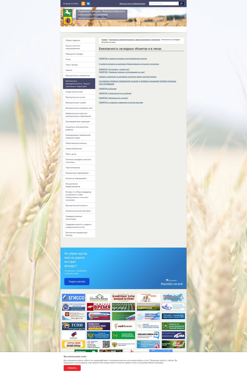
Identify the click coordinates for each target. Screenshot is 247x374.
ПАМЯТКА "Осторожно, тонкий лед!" (114, 69)
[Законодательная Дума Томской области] (173, 335)
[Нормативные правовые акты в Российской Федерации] (123, 316)
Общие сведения (73, 40)
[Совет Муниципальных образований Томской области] (73, 307)
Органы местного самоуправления (73, 47)
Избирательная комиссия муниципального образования (78, 114)
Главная (105, 40)
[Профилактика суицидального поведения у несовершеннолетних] (148, 344)
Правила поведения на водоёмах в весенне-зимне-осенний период (127, 76)
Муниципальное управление (78, 75)
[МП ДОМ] (98, 344)
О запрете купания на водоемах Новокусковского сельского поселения (129, 64)
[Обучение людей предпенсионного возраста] (148, 298)
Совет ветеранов (73, 167)
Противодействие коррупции (78, 121)
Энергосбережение (74, 148)
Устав (68, 59)
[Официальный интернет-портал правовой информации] (73, 326)
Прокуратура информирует (77, 173)
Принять (72, 368)
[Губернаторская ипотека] (98, 298)
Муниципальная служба (76, 102)
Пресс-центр (71, 154)
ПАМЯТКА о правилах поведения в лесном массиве (121, 102)
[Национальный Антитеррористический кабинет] (98, 316)
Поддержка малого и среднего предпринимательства (78, 225)
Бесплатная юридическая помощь (76, 233)
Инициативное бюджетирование (73, 185)
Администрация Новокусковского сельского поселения (101, 12)
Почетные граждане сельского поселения (78, 160)
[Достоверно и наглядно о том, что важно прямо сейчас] (148, 335)
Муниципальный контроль (77, 205)
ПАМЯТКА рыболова (107, 88)
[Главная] (67, 17)
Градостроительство (74, 91)
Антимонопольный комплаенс (78, 211)
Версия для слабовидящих (132, 3)
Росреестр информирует (76, 178)
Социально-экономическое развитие (77, 128)
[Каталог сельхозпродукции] (148, 307)
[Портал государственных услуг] (148, 316)
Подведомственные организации (74, 217)
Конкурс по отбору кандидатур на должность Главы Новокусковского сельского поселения (78, 196)
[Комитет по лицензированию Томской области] (173, 326)
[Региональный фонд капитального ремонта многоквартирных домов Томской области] (173, 307)
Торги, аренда (72, 64)
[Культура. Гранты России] (173, 297)
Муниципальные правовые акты (79, 108)
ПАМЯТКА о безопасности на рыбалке (115, 93)
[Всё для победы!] (173, 344)
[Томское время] (98, 307)
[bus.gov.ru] (73, 316)
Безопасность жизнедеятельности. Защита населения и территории (134, 40)
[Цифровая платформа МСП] (98, 326)
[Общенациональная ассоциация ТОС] (73, 335)
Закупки (69, 70)
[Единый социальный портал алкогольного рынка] (148, 326)
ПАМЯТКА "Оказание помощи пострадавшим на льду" (122, 72)
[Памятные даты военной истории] (123, 298)
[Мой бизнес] (123, 326)
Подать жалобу (77, 281)
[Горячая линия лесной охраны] (73, 344)
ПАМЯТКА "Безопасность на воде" (113, 98)
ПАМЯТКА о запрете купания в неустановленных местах (123, 58)
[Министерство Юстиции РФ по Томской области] (98, 335)
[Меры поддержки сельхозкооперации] (123, 307)
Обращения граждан (74, 54)
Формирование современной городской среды (78, 136)
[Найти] (181, 3)
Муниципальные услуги (75, 97)
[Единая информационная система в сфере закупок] (123, 344)
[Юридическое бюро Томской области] (123, 335)
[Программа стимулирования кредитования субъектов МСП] (173, 317)
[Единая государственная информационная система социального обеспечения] (73, 298)
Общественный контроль (76, 143)
